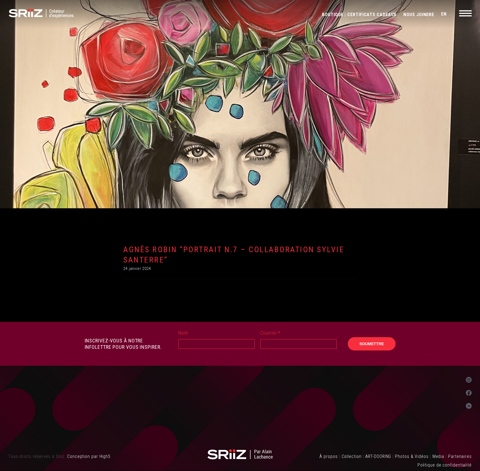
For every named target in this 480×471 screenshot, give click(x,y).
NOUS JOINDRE (418, 14)
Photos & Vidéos (412, 456)
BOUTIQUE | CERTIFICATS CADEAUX (359, 14)
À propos (328, 456)
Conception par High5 (89, 456)
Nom (183, 333)
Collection (352, 456)
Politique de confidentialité (445, 465)
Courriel (270, 333)
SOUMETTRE (371, 344)
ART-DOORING (378, 456)
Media (438, 456)
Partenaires (460, 456)
